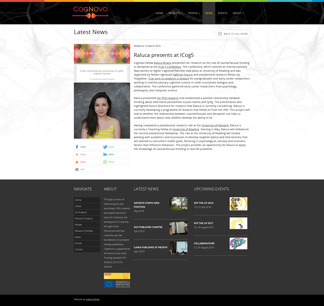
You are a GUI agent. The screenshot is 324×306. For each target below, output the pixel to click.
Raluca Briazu (162, 63)
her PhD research (168, 98)
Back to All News (236, 34)
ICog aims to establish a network (168, 78)
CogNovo (91, 13)
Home (159, 13)
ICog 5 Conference (169, 66)
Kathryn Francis (183, 74)
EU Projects (81, 212)
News (209, 13)
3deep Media (93, 299)
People (193, 13)
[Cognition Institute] (117, 278)
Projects (175, 13)
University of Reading (185, 129)
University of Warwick (215, 125)
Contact (79, 249)
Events (222, 13)
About (237, 13)
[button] (87, 147)
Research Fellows (84, 230)
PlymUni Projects (84, 218)
